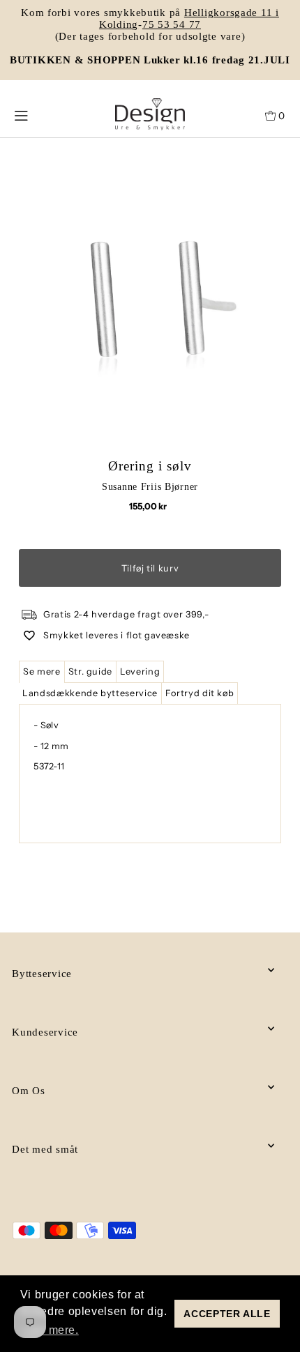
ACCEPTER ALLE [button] (226, 1313)
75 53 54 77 (171, 24)
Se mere (41, 671)
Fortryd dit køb (199, 693)
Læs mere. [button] (50, 1330)
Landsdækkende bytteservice (90, 693)
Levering (140, 671)
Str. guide (90, 671)
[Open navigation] (39, 114)
